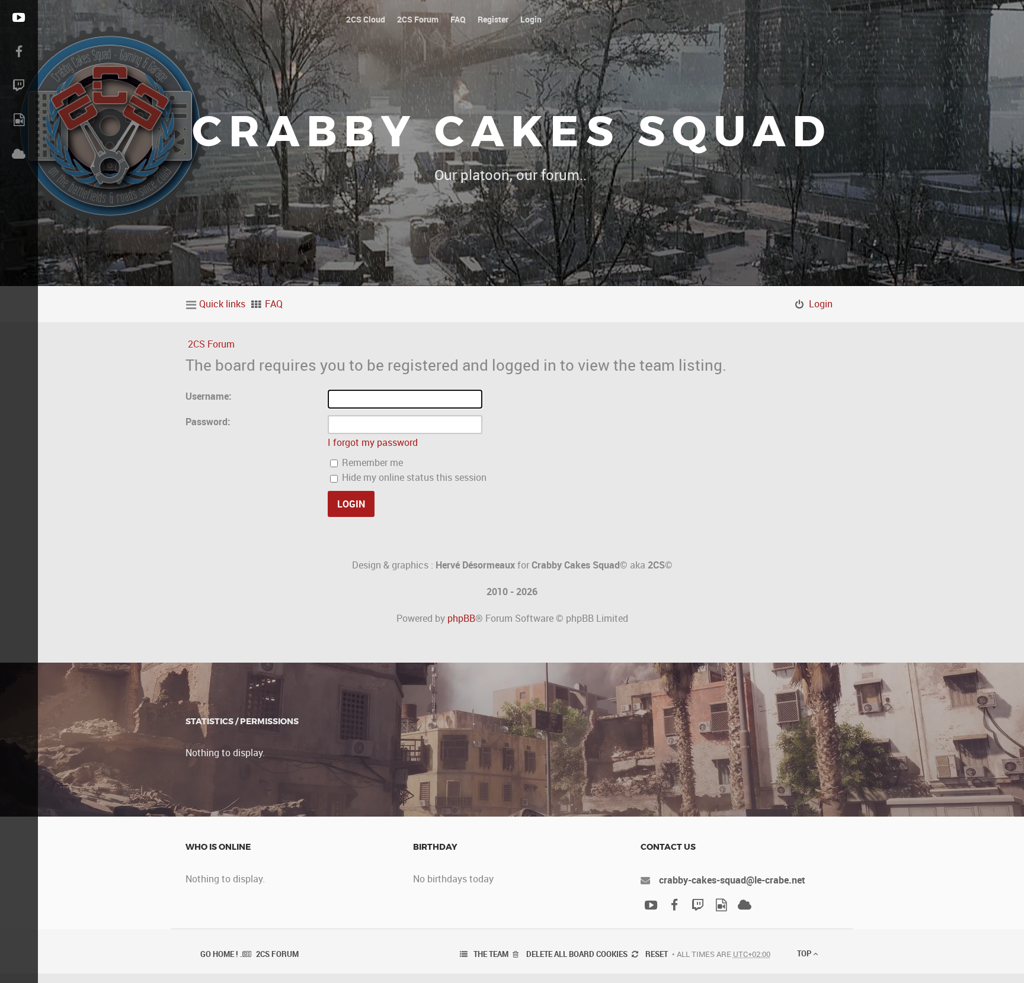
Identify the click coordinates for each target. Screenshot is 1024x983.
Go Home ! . (221, 954)
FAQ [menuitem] (274, 303)
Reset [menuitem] (656, 954)
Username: (208, 396)
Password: (208, 421)
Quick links (222, 303)
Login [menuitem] (821, 303)
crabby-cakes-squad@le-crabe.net (732, 879)
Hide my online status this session (413, 477)
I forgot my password (373, 442)
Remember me (371, 462)
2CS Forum (211, 344)
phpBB (461, 618)
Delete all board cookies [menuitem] (577, 954)
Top (805, 953)
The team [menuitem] (490, 954)
